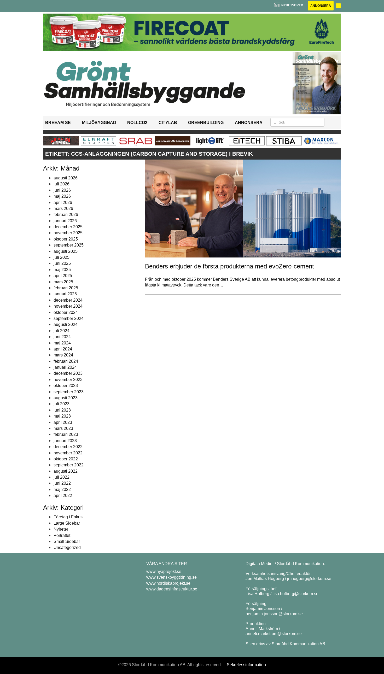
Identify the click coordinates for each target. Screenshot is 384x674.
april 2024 (63, 349)
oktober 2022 (66, 459)
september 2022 (69, 465)
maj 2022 (62, 489)
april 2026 (63, 202)
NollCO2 (137, 122)
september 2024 (69, 318)
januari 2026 (65, 221)
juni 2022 (62, 483)
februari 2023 (66, 434)
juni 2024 (62, 337)
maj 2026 (62, 196)
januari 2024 (65, 367)
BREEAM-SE (58, 122)
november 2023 (68, 379)
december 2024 (68, 300)
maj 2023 (62, 416)
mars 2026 (63, 208)
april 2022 (63, 495)
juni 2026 (62, 190)
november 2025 (68, 233)
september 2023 (69, 392)
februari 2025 (66, 288)
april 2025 (63, 275)
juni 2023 (62, 410)
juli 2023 (61, 404)
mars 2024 (63, 355)
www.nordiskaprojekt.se (168, 583)
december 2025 (68, 227)
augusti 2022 (66, 471)
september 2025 (69, 245)
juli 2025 (61, 257)
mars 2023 (63, 428)
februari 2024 (66, 361)
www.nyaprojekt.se (163, 571)
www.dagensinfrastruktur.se (171, 589)
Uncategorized (67, 547)
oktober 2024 (66, 312)
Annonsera (320, 6)
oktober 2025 (66, 239)
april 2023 (63, 422)
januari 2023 (65, 440)
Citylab (168, 122)
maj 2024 (62, 343)
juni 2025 (62, 263)
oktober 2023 (66, 385)
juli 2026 (61, 184)
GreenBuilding (206, 122)
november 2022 (68, 453)
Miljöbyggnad (99, 122)
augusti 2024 (66, 324)
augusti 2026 (66, 178)
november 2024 (68, 306)
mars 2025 (63, 282)
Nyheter (61, 529)
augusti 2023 (66, 398)
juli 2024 (61, 331)
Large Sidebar (67, 523)
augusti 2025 (66, 251)
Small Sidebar (67, 541)
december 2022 (68, 446)
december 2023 (68, 373)
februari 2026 (66, 214)
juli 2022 (61, 477)
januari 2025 (65, 294)
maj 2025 (62, 269)
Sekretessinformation (246, 665)
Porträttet (62, 535)
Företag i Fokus (68, 517)
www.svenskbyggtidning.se (171, 577)
